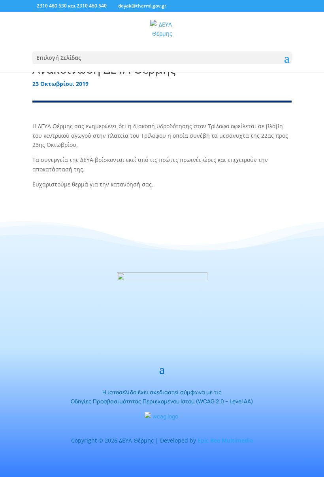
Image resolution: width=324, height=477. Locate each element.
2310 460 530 (52, 5)
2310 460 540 (92, 5)
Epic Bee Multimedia (225, 440)
